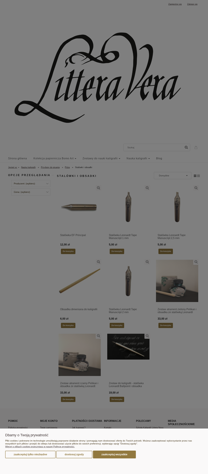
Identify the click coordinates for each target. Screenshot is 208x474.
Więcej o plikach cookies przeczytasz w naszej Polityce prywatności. (40, 446)
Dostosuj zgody (74, 454)
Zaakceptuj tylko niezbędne (30, 454)
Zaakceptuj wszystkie (114, 454)
